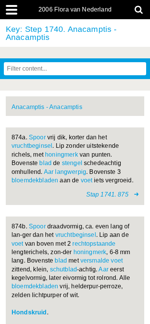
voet (87, 180)
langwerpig (70, 172)
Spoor (37, 137)
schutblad (63, 269)
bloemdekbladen (35, 180)
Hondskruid (29, 312)
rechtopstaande (93, 243)
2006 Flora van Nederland (75, 10)
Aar (48, 172)
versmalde (94, 260)
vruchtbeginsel (32, 145)
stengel (72, 163)
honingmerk (61, 154)
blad (45, 163)
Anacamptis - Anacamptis (47, 107)
